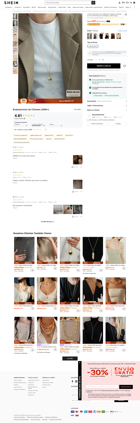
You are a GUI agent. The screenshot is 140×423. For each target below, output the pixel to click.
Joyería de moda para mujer (39, 11)
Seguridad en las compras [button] (99, 93)
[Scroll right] (134, 7)
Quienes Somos (18, 380)
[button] (131, 3)
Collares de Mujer (52, 11)
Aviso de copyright (35, 419)
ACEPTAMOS (74, 408)
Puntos (44, 387)
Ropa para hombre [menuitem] (78, 7)
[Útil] (72, 167)
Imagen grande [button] (122, 31)
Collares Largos (63, 11)
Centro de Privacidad (19, 417)
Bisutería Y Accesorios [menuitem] (110, 7)
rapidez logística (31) (36, 135)
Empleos (16, 385)
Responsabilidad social (20, 382)
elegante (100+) (49, 135)
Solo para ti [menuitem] (18, 7)
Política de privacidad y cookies (35, 417)
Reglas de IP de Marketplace (21, 419)
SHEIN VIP (31, 395)
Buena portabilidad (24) (20, 139)
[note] (24, 263)
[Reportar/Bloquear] (81, 167)
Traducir (15, 158)
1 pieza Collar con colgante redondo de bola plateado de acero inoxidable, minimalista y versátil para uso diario (47, 265)
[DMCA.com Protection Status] (77, 415)
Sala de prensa (18, 387)
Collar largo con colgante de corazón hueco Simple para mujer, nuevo (116, 345)
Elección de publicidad (55, 419)
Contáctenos (45, 380)
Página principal (17, 11)
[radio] (89, 36)
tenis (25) (48, 139)
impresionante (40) (59, 139)
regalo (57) (59, 135)
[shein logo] (11, 2)
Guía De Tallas (32, 393)
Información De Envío (33, 380)
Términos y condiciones (51, 417)
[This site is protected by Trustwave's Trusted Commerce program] (72, 415)
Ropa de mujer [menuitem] (42, 7)
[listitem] (24, 255)
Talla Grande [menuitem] (62, 7)
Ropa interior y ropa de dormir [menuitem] (93, 7)
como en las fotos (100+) (36, 139)
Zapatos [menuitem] (121, 7)
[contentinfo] (99, 412)
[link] (123, 2)
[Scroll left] (132, 7)
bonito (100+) (69, 135)
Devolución (31, 382)
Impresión (44, 419)
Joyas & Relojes (27, 11)
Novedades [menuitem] (26, 7)
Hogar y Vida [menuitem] (129, 7)
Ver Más (70, 358)
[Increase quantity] (103, 60)
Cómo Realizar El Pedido (32, 387)
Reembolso (31, 385)
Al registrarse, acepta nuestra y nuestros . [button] (108, 391)
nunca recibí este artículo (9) (21, 142)
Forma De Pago (46, 385)
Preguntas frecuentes (47, 382)
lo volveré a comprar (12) (20, 135)
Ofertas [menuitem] (34, 7)
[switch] (45, 130)
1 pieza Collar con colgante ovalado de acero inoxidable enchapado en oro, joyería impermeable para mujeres (70, 265)
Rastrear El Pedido (33, 390)
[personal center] (119, 3)
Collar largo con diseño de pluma (93, 265)
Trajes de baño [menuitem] (52, 7)
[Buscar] (93, 2)
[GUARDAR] (124, 65)
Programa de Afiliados (19, 389)
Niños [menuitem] (69, 7)
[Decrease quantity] (95, 60)
